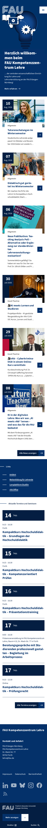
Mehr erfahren (11, 88)
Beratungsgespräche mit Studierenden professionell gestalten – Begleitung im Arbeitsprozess (23, 651)
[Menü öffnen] (43, 10)
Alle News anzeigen (27, 453)
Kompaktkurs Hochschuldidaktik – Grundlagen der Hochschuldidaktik (23, 536)
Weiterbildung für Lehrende (21, 479)
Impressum (7, 774)
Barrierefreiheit (35, 774)
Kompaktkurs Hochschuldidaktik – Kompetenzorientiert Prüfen (23, 574)
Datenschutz (20, 774)
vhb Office (14, 489)
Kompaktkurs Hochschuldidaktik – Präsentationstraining (23, 610)
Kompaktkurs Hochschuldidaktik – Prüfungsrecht (23, 689)
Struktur (10, 825)
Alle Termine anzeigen (26, 705)
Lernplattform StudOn (19, 484)
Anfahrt (13, 474)
